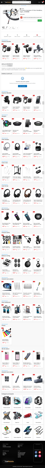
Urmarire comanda (7, 446)
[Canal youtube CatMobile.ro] (39, 452)
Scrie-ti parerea (22, 86)
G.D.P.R (19, 457)
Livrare (4, 452)
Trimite (39, 20)
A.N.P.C (19, 455)
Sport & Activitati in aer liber (15, 5)
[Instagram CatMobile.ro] (39, 455)
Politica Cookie (21, 454)
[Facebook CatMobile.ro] (36, 452)
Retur (4, 454)
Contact (4, 445)
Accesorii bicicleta (23, 5)
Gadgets (9, 5)
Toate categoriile (4, 5)
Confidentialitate (21, 453)
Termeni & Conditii (21, 452)
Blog (19, 446)
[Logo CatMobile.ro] (7, 2)
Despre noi (20, 445)
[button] (43, 51)
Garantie (4, 453)
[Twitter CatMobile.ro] (36, 455)
